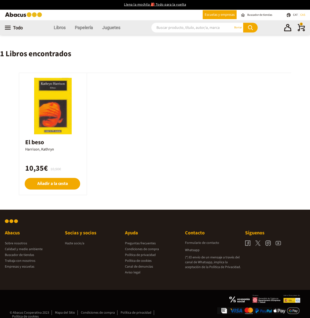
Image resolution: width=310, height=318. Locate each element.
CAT (295, 15)
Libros (60, 27)
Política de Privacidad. (225, 267)
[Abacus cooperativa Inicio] (25, 17)
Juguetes (111, 27)
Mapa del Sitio (65, 312)
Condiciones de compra (142, 249)
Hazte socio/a (74, 243)
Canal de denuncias (139, 266)
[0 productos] (301, 30)
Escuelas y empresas (220, 14)
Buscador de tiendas (19, 255)
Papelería (84, 27)
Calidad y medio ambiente (24, 249)
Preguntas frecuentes (140, 243)
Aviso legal (132, 272)
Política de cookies (138, 260)
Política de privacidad (140, 255)
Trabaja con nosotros (20, 260)
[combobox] (186, 27)
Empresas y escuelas (19, 266)
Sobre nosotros (16, 243)
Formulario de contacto (202, 242)
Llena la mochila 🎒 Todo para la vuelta (155, 4)
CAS (302, 15)
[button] (288, 28)
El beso (34, 142)
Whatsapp (192, 250)
